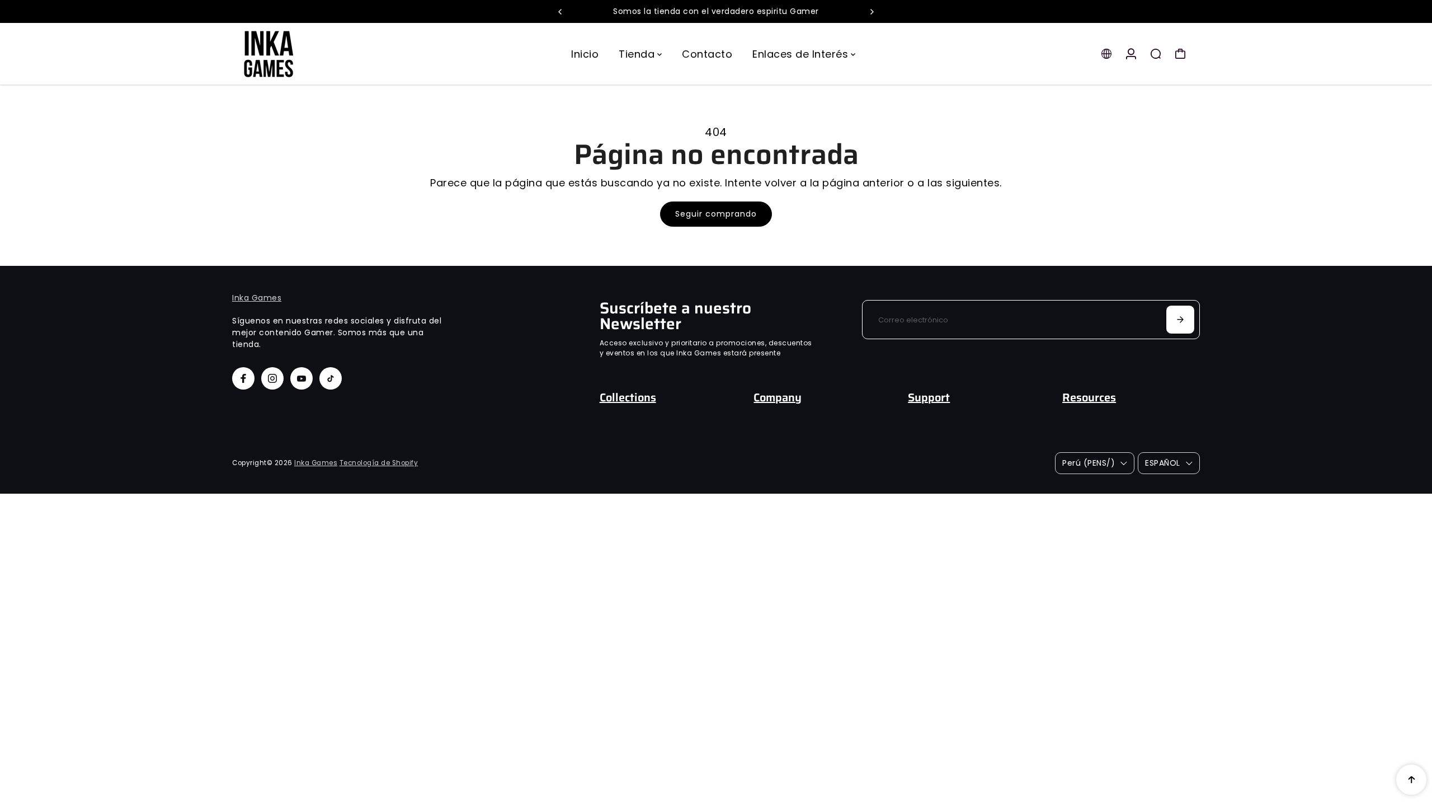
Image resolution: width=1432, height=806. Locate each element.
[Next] (871, 11)
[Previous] (560, 11)
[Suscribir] (1180, 319)
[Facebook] (243, 378)
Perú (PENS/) (1088, 462)
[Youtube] (301, 378)
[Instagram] (272, 378)
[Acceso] (1131, 54)
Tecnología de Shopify (379, 462)
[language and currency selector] (1106, 54)
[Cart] (1180, 54)
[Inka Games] (310, 54)
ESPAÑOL (1162, 462)
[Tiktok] (330, 378)
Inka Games (256, 297)
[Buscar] (1155, 54)
